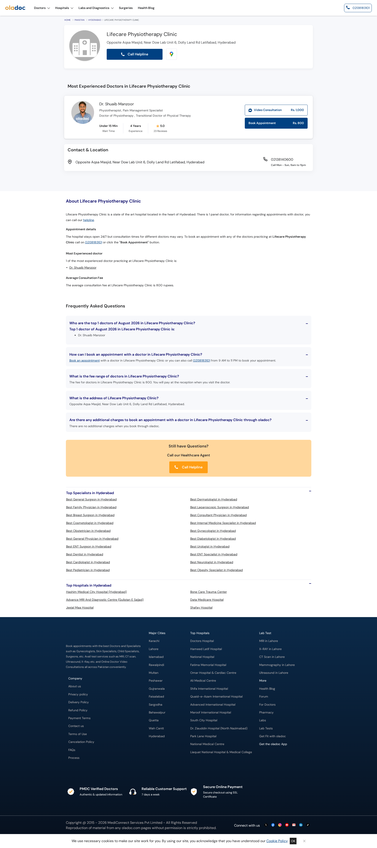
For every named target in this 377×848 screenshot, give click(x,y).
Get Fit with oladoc (272, 736)
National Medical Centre (207, 744)
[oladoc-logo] (15, 8)
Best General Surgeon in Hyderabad (91, 499)
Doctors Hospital (202, 641)
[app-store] (279, 757)
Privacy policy (78, 694)
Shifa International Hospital (209, 689)
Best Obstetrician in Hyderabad (88, 531)
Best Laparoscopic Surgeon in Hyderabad (219, 507)
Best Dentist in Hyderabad (84, 554)
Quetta (154, 720)
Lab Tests (266, 728)
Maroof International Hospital (210, 712)
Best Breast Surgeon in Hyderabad (90, 515)
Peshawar (156, 680)
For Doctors (267, 704)
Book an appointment (84, 360)
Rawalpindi (156, 665)
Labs (262, 720)
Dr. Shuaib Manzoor (116, 104)
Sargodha (155, 704)
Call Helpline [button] (137, 54)
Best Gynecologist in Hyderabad (213, 531)
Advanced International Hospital (212, 704)
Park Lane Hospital (203, 736)
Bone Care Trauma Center (208, 592)
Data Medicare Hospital (207, 600)
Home (67, 20)
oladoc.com (131, 828)
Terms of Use (77, 734)
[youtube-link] (286, 825)
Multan (153, 673)
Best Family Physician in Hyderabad (91, 507)
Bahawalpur (157, 712)
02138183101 (93, 242)
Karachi (154, 641)
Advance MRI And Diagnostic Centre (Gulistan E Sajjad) (105, 600)
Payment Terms (79, 718)
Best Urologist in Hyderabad (210, 546)
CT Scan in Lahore (272, 657)
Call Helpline (191, 467)
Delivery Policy (78, 702)
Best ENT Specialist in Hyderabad (213, 554)
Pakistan (79, 20)
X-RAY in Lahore (270, 649)
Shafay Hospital (201, 607)
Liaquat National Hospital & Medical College (221, 752)
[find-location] (171, 54)
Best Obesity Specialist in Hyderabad (216, 570)
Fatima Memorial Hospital (208, 665)
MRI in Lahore (268, 641)
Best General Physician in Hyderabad (92, 539)
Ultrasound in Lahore (273, 673)
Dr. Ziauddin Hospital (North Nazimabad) (218, 728)
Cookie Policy (277, 841)
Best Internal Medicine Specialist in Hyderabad (223, 523)
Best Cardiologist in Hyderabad (88, 562)
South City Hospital (203, 720)
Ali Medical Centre (203, 680)
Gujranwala (157, 689)
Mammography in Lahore (277, 665)
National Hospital (202, 657)
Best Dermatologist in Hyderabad (213, 499)
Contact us (76, 726)
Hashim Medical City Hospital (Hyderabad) (96, 592)
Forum (263, 696)
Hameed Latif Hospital (206, 649)
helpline (88, 220)
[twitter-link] (265, 825)
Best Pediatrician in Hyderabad (88, 570)
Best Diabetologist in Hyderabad (213, 539)
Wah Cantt (156, 728)
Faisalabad (156, 696)
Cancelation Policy (81, 742)
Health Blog (267, 689)
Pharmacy (266, 712)
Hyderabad (94, 20)
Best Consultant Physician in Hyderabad (218, 515)
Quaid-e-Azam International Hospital (216, 696)
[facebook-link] (272, 825)
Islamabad (156, 657)
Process (73, 758)
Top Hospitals (199, 633)
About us (74, 686)
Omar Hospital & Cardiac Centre (213, 673)
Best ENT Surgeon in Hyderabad (88, 546)
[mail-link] (293, 825)
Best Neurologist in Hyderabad (211, 562)
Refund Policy (77, 710)
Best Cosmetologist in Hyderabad (89, 523)
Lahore (153, 649)
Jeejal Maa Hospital (80, 607)
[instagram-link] (279, 825)
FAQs (71, 750)
